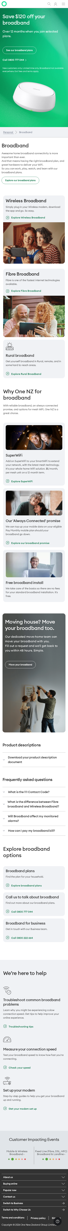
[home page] (4, 3)
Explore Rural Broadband (26, 373)
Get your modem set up (23, 1108)
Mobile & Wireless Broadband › (16, 1153)
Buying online (10, 1183)
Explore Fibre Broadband (26, 290)
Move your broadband (20, 664)
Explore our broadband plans (20, 180)
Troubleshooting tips (21, 1026)
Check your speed (20, 1067)
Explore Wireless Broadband (28, 217)
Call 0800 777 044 (13, 59)
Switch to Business (13, 1203)
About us (8, 1177)
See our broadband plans (19, 50)
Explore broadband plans (26, 885)
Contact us (9, 1196)
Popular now (9, 1190)
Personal (8, 132)
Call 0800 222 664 (22, 937)
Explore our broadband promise (30, 543)
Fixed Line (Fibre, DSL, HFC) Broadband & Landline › (51, 1153)
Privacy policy (38, 1218)
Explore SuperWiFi (22, 481)
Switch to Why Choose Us (17, 1209)
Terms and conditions (13, 1217)
